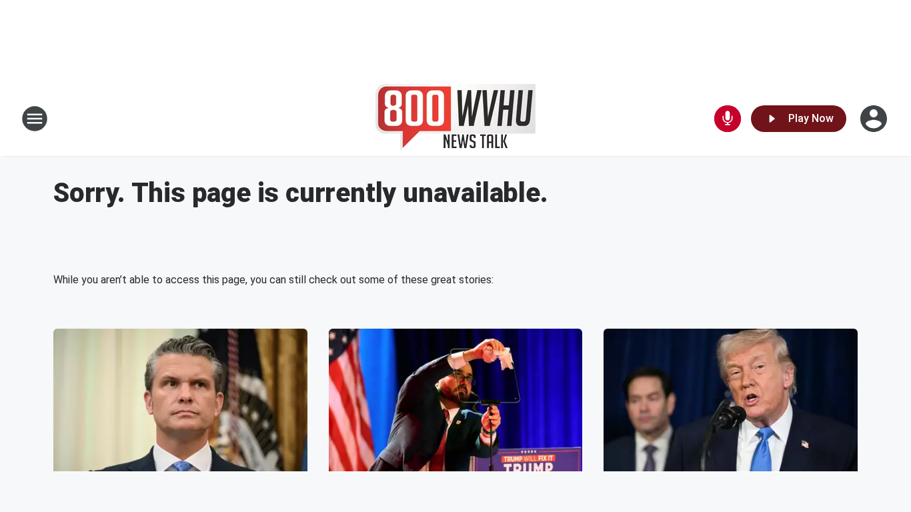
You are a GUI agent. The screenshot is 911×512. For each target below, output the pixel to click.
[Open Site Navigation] (34, 118)
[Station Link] (455, 118)
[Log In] (875, 118)
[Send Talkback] (727, 118)
